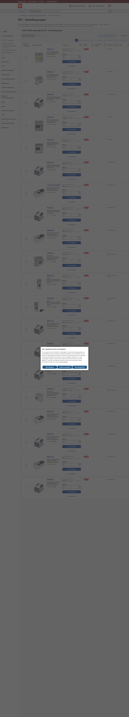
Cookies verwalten (64, 367)
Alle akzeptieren (80, 367)
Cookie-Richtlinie (64, 362)
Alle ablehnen (50, 367)
